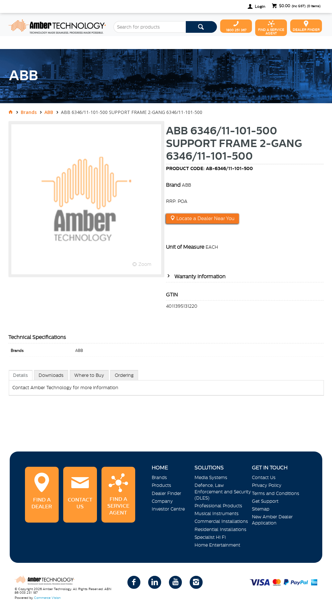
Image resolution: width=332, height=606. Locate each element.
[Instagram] (196, 582)
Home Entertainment (217, 545)
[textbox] (149, 27)
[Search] (201, 27)
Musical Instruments (217, 513)
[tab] (21, 375)
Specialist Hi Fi (210, 537)
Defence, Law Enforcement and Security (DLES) (223, 491)
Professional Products (218, 505)
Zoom (144, 264)
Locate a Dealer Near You (204, 218)
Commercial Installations (221, 521)
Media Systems (211, 477)
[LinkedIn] (154, 582)
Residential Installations (220, 529)
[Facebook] (133, 582)
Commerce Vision (47, 598)
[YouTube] (175, 582)
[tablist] (166, 389)
